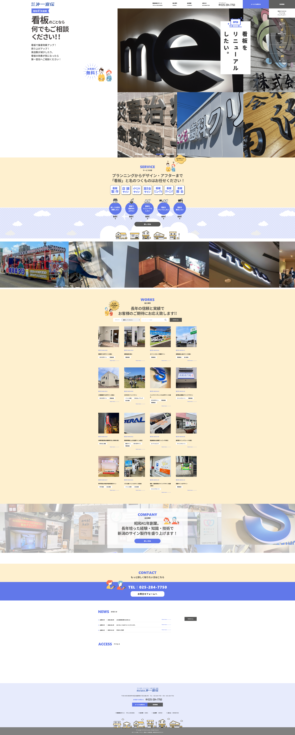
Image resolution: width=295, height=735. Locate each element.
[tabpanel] (206, 82)
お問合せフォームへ (147, 593)
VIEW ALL (176, 320)
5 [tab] (181, 154)
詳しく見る (147, 224)
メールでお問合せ (256, 4)
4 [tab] (170, 154)
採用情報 (281, 4)
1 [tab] (138, 154)
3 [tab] (160, 154)
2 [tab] (149, 154)
